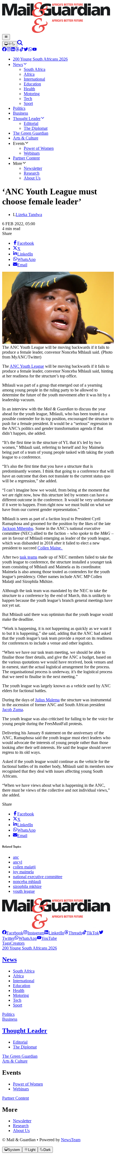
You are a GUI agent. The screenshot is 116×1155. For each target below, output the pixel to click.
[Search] (20, 44)
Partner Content (15, 1098)
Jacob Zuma (12, 709)
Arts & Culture (15, 1061)
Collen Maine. (50, 548)
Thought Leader (24, 1030)
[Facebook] (4, 50)
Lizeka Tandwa (29, 214)
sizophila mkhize (27, 886)
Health (18, 990)
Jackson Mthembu (17, 528)
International (23, 980)
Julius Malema (47, 700)
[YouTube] (34, 50)
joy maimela (23, 871)
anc (16, 857)
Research (21, 1125)
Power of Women (28, 1084)
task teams (28, 557)
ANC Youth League (27, 366)
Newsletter (22, 1121)
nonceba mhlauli (27, 881)
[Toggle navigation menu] (6, 37)
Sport (17, 1005)
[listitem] (12, 933)
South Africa (24, 971)
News (9, 959)
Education (21, 985)
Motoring (21, 995)
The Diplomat (25, 1047)
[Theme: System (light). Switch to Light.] (9, 44)
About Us (21, 1130)
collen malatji (24, 867)
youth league (24, 891)
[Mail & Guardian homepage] (58, 18)
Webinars (21, 1089)
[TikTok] (21, 50)
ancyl (17, 862)
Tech (17, 1000)
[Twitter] (26, 50)
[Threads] (17, 50)
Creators (17, 943)
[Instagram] (8, 50)
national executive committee (37, 876)
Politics (8, 1014)
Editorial (20, 1042)
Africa (18, 976)
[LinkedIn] (13, 50)
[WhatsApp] (30, 50)
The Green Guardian (19, 1056)
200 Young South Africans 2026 (29, 948)
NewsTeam (70, 1139)
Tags (6, 943)
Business (9, 1019)
